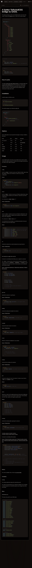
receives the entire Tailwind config (12, 83)
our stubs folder (22, 142)
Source (3, 177)
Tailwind (10, 16)
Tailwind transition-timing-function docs (11, 440)
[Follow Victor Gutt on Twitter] (29, 1)
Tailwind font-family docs (9, 267)
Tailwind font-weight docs (19, 267)
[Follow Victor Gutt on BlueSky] (28, 1)
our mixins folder (18, 472)
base (3, 144)
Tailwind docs (7, 201)
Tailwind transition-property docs (11, 439)
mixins (3, 150)
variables (3, 146)
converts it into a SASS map (7, 84)
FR (25, 1)
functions (3, 148)
